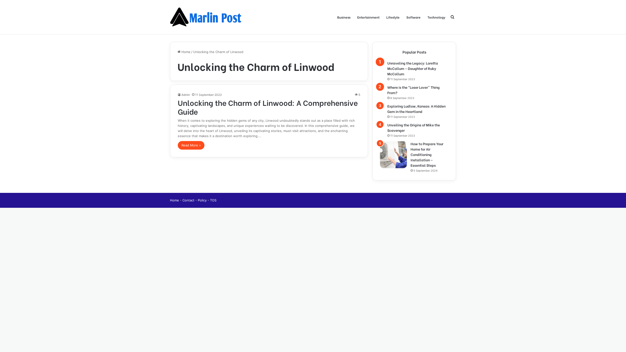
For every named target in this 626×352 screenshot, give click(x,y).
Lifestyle (393, 17)
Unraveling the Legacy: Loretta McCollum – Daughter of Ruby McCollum (412, 68)
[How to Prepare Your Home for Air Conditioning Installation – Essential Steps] (393, 154)
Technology (436, 17)
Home (185, 52)
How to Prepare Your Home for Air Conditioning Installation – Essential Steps (427, 154)
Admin (185, 95)
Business (343, 17)
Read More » (191, 145)
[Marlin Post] (206, 17)
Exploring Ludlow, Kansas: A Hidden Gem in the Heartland (416, 108)
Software (413, 17)
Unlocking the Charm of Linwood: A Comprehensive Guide (268, 107)
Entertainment (368, 17)
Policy (203, 200)
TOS (213, 200)
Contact (188, 200)
